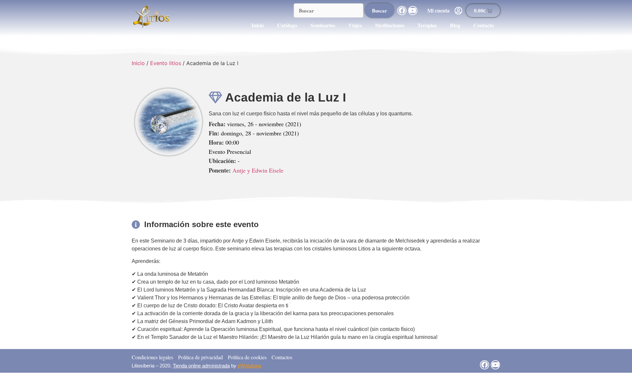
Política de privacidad (200, 357)
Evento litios (165, 63)
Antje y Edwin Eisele (257, 170)
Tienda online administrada (201, 365)
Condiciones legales (152, 357)
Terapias (427, 25)
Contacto (483, 25)
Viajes (355, 25)
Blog (455, 25)
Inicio (257, 25)
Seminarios (322, 25)
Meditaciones (389, 25)
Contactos (282, 357)
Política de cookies (247, 357)
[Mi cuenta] (458, 10)
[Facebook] (402, 10)
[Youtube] (412, 10)
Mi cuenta (438, 10)
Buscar (379, 10)
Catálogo (287, 25)
